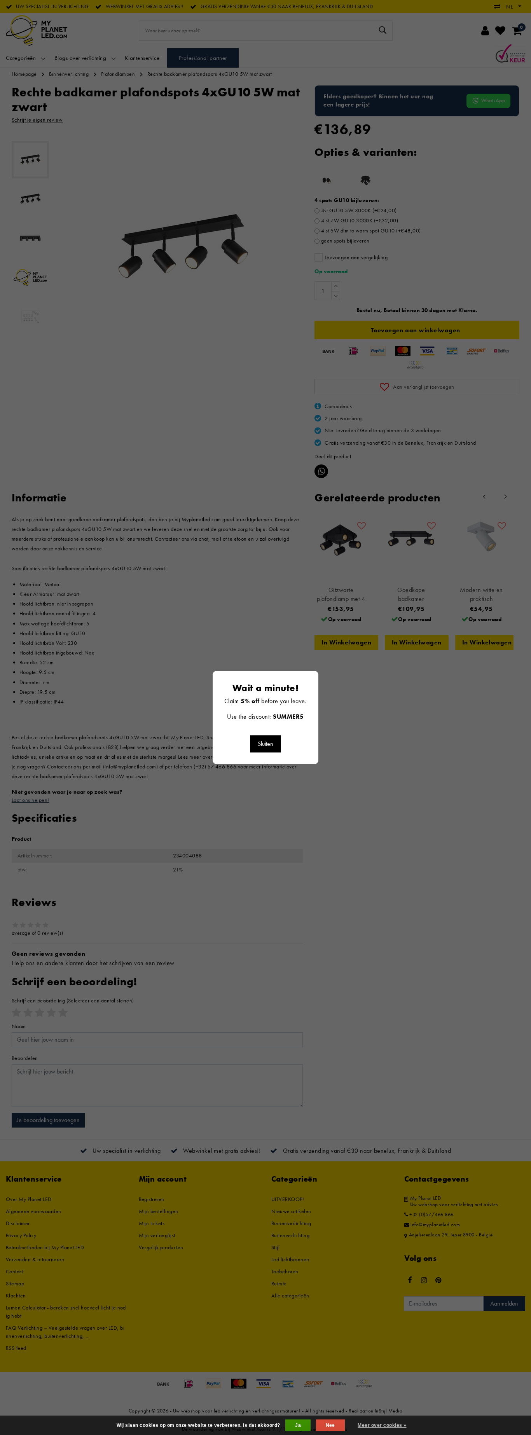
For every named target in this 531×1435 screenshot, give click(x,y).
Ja (298, 1425)
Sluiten (265, 744)
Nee (330, 1425)
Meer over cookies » (382, 1425)
